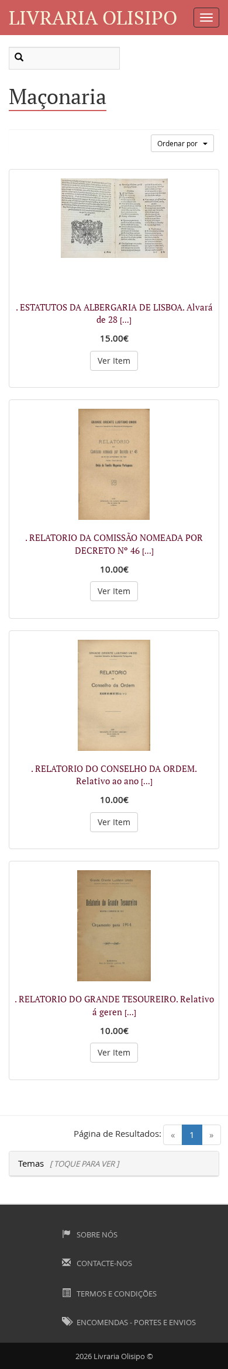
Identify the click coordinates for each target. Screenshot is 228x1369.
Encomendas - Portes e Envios (135, 1322)
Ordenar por (180, 143)
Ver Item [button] (114, 360)
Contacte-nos (103, 1263)
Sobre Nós (96, 1234)
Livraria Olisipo (93, 17)
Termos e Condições (116, 1293)
